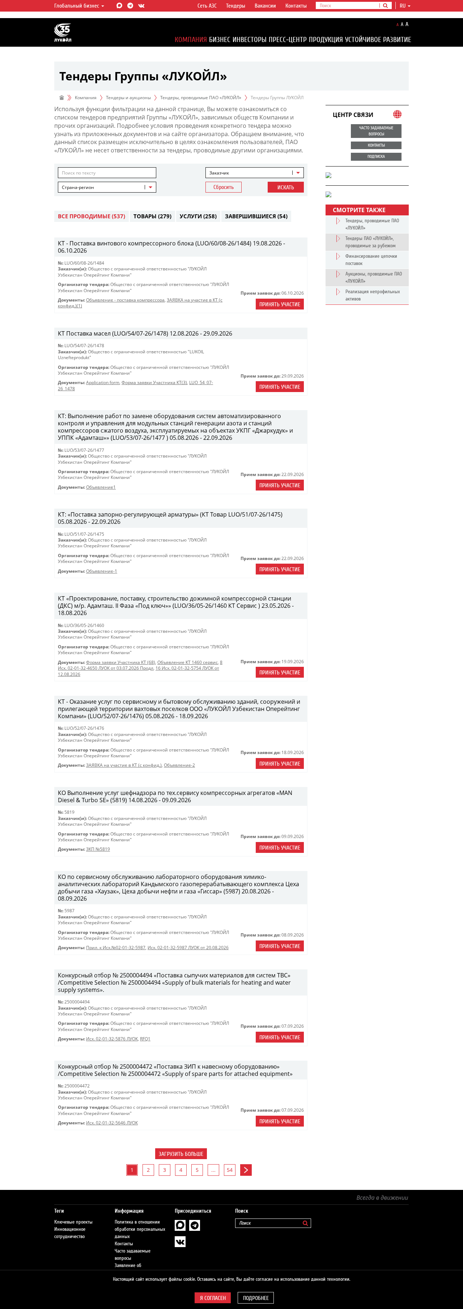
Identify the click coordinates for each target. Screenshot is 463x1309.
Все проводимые (91, 216)
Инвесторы (250, 39)
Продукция (326, 39)
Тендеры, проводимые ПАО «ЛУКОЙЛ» (200, 97)
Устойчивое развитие (378, 39)
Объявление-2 (179, 765)
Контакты (296, 6)
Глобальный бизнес (77, 6)
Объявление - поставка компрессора (125, 300)
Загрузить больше (181, 1154)
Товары (152, 216)
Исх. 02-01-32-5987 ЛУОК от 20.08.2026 (188, 947)
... (213, 1169)
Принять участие (279, 304)
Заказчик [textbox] (219, 173)
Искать (285, 187)
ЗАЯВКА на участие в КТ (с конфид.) (124, 765)
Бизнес (219, 39)
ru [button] (403, 6)
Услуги (198, 216)
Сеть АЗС (207, 6)
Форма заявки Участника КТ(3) (154, 382)
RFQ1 (145, 1038)
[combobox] (254, 172)
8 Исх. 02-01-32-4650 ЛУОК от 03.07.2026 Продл (140, 665)
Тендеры (235, 6)
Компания (191, 39)
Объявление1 (101, 487)
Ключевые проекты (73, 1222)
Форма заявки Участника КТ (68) (120, 662)
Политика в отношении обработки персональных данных (140, 1229)
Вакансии (265, 6)
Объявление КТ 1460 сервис (187, 662)
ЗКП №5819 (98, 849)
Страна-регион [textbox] (78, 187)
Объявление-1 (101, 571)
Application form (102, 382)
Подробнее (256, 1298)
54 (230, 1169)
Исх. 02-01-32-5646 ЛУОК (112, 1122)
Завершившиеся (256, 216)
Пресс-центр (288, 39)
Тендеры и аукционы (128, 97)
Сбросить (223, 187)
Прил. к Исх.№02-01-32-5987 (115, 947)
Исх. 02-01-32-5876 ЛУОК (112, 1038)
